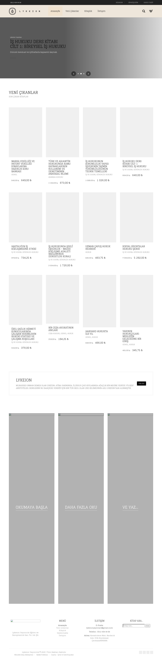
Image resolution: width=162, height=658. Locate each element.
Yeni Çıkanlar (72, 11)
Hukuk (88, 252)
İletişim (101, 11)
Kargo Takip (148, 2)
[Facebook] (25, 2)
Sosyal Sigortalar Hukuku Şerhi (134, 247)
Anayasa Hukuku (55, 177)
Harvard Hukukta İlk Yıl (96, 332)
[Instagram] (30, 2)
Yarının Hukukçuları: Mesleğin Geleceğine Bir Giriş (132, 336)
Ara (147, 625)
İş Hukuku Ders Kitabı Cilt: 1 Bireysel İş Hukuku (134, 163)
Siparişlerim (133, 2)
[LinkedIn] (33, 2)
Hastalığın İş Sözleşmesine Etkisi (23, 247)
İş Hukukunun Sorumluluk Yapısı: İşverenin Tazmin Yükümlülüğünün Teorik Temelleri (97, 166)
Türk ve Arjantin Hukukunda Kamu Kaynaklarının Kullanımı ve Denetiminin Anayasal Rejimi (59, 167)
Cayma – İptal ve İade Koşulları (62, 654)
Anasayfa (55, 11)
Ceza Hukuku (54, 333)
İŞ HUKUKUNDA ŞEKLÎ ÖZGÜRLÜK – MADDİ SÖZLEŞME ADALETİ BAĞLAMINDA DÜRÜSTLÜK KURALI (60, 251)
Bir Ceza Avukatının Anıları (60, 329)
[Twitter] (28, 2)
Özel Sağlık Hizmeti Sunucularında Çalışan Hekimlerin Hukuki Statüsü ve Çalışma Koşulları (23, 334)
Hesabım (119, 2)
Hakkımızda (62, 632)
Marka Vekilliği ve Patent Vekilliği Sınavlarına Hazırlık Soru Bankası (23, 166)
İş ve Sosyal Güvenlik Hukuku (98, 174)
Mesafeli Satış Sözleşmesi (23, 654)
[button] (39, 161)
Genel (14, 174)
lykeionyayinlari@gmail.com (99, 627)
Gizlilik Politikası (42, 654)
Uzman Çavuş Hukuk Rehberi (97, 247)
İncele (13, 57)
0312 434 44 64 (15, 2)
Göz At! (141, 383)
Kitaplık (88, 11)
